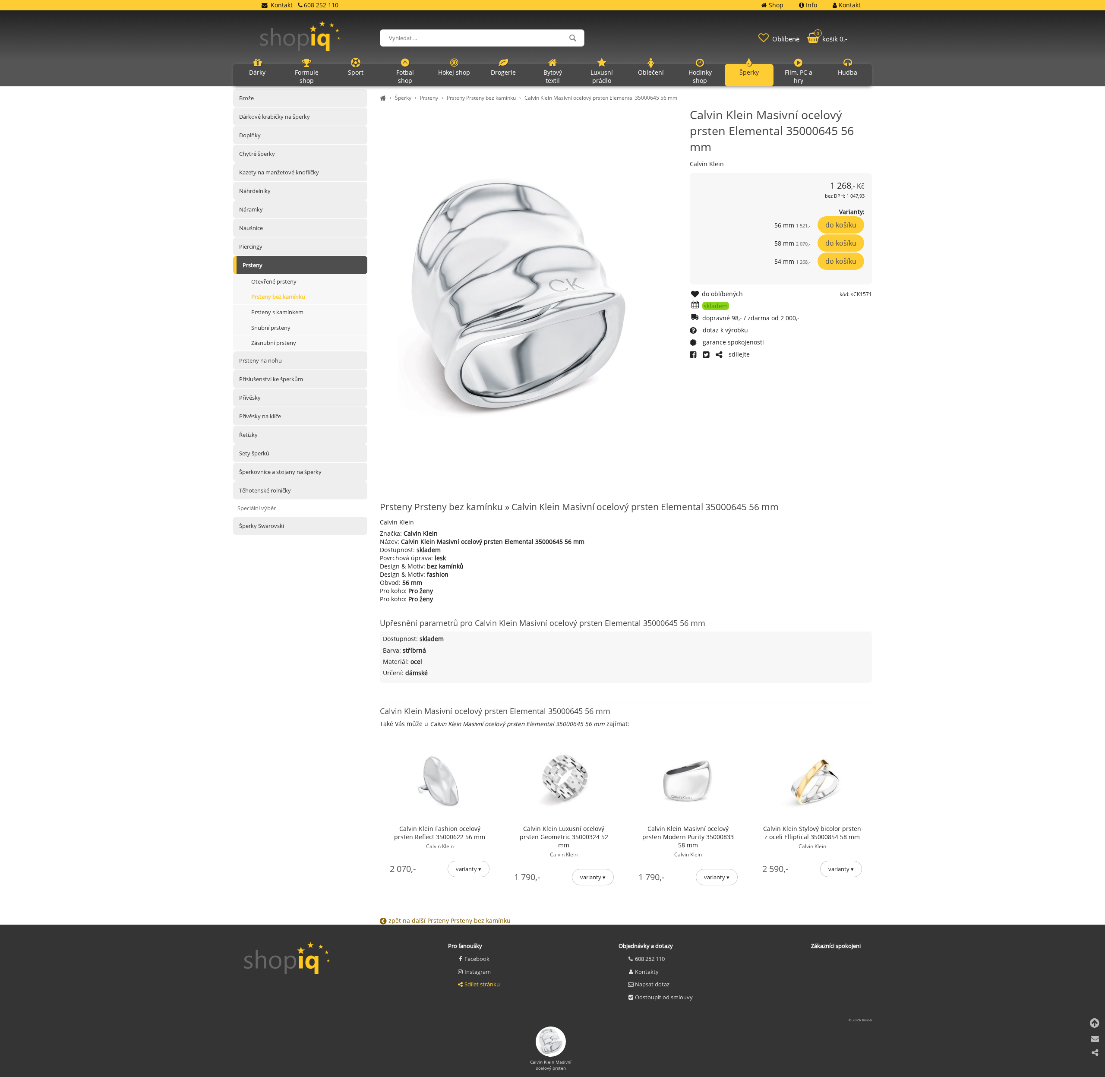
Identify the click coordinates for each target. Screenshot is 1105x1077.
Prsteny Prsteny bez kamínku (481, 97)
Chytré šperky (257, 154)
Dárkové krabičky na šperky (274, 116)
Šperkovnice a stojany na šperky (280, 472)
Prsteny (429, 97)
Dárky (257, 72)
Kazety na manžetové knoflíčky (279, 172)
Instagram (477, 972)
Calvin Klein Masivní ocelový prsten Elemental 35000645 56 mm (600, 97)
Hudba (847, 72)
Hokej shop (454, 72)
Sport (355, 72)
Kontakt (281, 5)
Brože (246, 98)
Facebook (476, 959)
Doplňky (250, 135)
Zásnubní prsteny (273, 343)
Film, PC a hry (798, 76)
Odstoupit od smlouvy (664, 997)
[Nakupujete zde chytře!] (384, 98)
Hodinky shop (700, 76)
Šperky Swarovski (261, 526)
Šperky (403, 97)
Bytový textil (552, 76)
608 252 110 (650, 959)
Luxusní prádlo (601, 76)
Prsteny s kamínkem (277, 312)
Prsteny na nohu (260, 360)
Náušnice (251, 228)
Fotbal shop (405, 76)
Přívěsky (250, 397)
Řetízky (248, 435)
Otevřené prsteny (274, 281)
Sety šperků (254, 453)
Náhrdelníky (255, 191)
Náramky (251, 209)
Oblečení (651, 72)
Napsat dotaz (652, 984)
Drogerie (503, 72)
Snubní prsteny (270, 328)
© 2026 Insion (860, 1019)
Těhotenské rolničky (265, 490)
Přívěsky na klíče (260, 416)
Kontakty (647, 972)
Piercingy (250, 246)
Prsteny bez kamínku (278, 297)
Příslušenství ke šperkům (271, 379)
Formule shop (307, 76)
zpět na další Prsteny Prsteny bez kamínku (449, 920)
